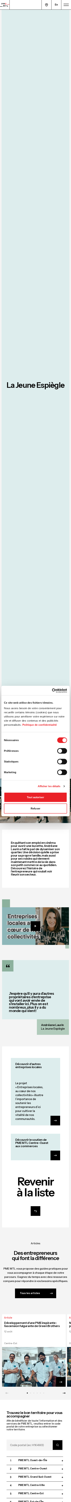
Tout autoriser (35, 797)
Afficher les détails (49, 786)
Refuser (35, 808)
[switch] (62, 751)
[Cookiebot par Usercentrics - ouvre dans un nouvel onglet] (52, 690)
